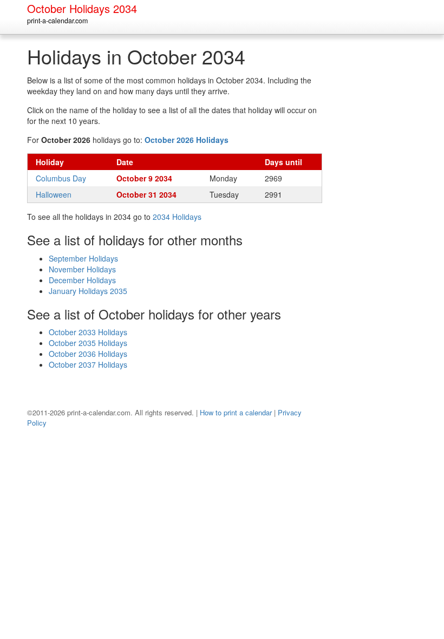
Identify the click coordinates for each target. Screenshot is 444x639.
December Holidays (82, 280)
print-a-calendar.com (57, 20)
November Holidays (82, 269)
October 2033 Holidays (88, 332)
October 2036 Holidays (88, 353)
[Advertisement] (381, 207)
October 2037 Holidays (88, 364)
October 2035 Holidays (88, 342)
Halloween (53, 194)
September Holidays (83, 258)
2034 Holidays (177, 216)
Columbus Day (61, 178)
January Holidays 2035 (88, 290)
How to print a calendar (236, 412)
